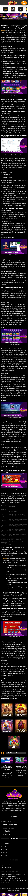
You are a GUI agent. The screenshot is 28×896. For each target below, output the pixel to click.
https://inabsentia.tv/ (14, 890)
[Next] (26, 768)
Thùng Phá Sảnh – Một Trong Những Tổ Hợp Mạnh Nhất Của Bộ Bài (7, 767)
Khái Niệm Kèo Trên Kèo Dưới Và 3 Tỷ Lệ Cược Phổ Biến (21, 766)
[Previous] (1, 768)
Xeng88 (3, 30)
